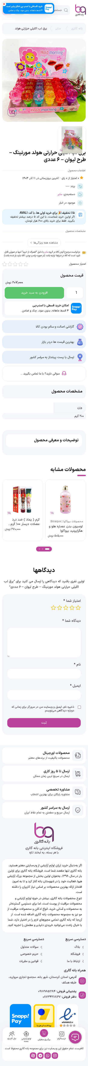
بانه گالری (77, 28)
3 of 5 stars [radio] (65, 607)
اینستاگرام (61, 1038)
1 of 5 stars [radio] (78, 607)
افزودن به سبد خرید (34, 292)
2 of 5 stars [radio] (72, 607)
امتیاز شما (72, 601)
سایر (58, 28)
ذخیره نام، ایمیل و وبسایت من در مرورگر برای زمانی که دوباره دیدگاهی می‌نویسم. (43, 708)
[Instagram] (55, 1055)
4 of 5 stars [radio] (59, 607)
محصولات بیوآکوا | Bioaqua (67, 521)
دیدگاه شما (71, 620)
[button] (47, 549)
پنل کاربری (11, 1038)
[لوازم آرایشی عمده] (26, 1033)
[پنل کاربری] (11, 1033)
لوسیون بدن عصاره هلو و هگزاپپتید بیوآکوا (66, 528)
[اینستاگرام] (62, 1034)
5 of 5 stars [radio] (53, 607)
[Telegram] (40, 1055)
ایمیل (75, 686)
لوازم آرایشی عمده (26, 1040)
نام (77, 664)
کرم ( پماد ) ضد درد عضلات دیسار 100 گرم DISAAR (25, 524)
